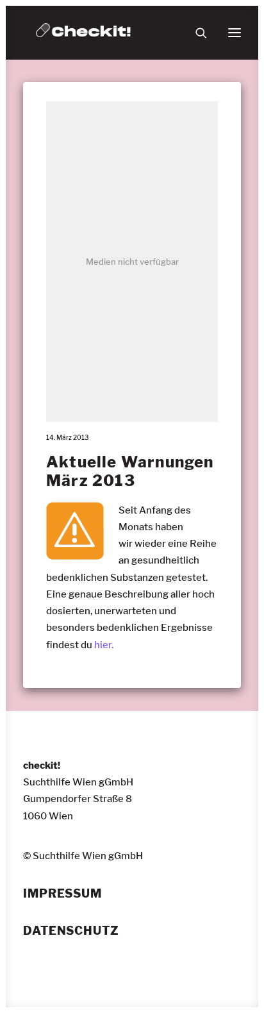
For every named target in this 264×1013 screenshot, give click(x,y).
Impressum (62, 894)
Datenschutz (71, 931)
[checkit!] (83, 32)
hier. (103, 645)
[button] (234, 33)
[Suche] (195, 32)
